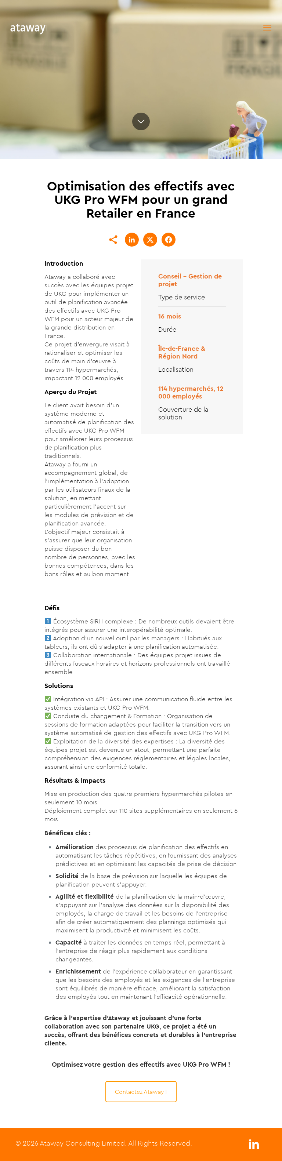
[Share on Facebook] (169, 240)
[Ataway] (28, 27)
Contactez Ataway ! (141, 1091)
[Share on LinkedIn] (132, 240)
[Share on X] (150, 240)
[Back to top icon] (246, 1146)
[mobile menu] (267, 27)
